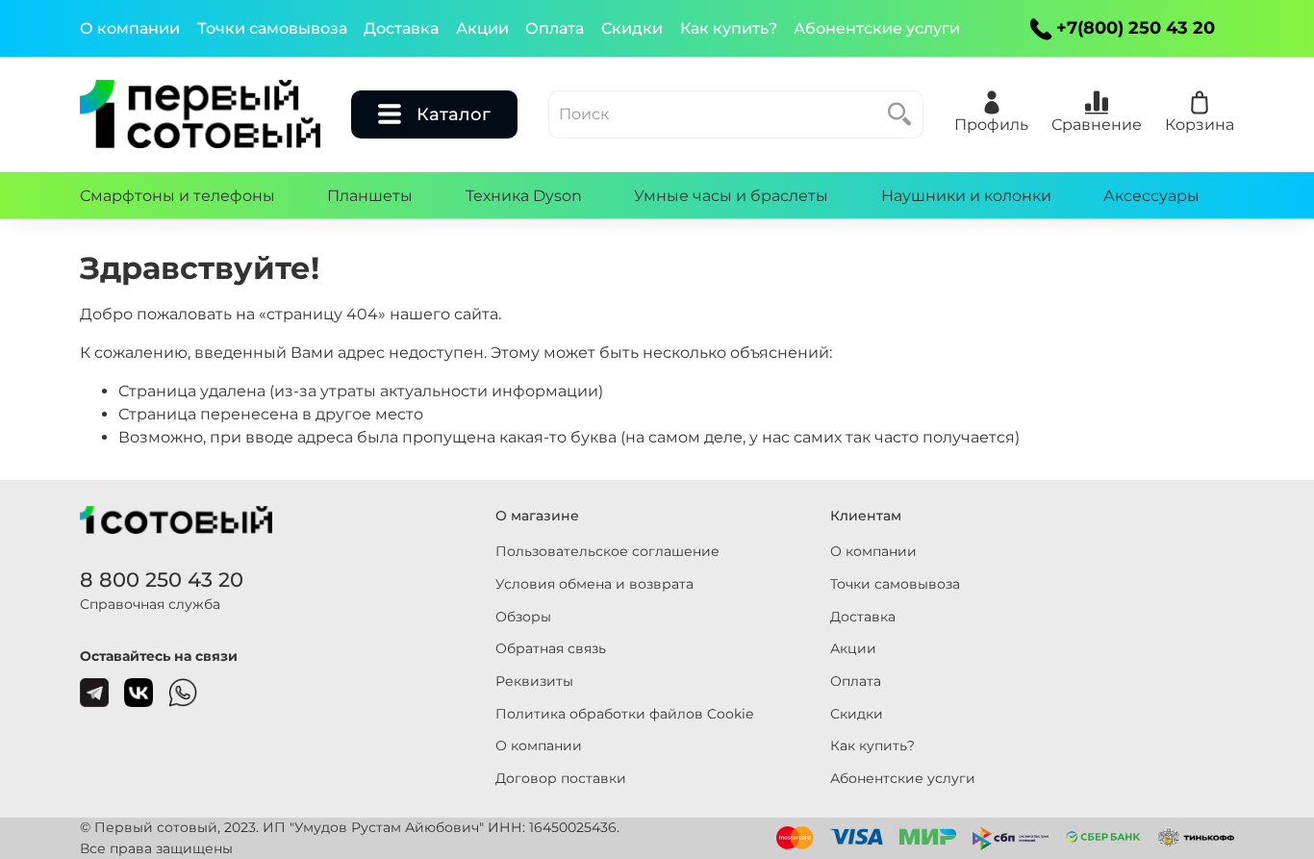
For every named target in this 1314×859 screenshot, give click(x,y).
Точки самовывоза (272, 28)
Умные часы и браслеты (731, 196)
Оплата (554, 28)
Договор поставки (560, 778)
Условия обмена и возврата (594, 584)
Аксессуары (1151, 196)
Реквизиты (534, 681)
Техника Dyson (524, 196)
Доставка (401, 28)
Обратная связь (550, 648)
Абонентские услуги (877, 28)
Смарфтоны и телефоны (177, 196)
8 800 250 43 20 (161, 580)
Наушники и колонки (966, 196)
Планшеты (370, 196)
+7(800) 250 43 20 (1135, 27)
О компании (130, 28)
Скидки (632, 28)
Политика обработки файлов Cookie (624, 713)
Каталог (454, 114)
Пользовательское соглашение (607, 551)
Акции (482, 28)
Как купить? (728, 28)
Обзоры (523, 616)
